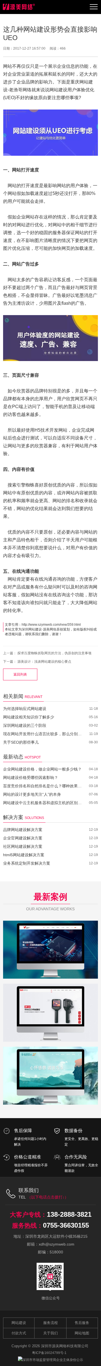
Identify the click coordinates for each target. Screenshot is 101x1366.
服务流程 (50, 1323)
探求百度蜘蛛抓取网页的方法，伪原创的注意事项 (54, 653)
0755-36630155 (66, 1225)
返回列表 (20, 674)
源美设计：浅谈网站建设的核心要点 (44, 662)
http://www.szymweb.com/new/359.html (51, 625)
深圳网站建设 (32, 629)
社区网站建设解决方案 (22, 846)
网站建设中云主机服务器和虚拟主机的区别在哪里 (42, 802)
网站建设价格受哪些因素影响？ (30, 777)
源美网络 (49, 629)
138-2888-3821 (69, 1214)
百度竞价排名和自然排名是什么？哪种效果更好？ (42, 786)
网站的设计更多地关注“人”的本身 (32, 794)
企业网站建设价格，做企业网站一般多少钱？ (42, 769)
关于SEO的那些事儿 (21, 742)
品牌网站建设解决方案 (22, 829)
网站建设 (19, 1323)
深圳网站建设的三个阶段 (24, 725)
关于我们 (50, 1333)
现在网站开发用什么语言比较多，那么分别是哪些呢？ (42, 734)
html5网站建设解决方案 (23, 855)
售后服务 (82, 1323)
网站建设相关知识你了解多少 (28, 717)
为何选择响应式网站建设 (24, 708)
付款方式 (19, 1333)
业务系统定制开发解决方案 (26, 863)
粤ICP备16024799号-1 (49, 1353)
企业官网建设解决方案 (22, 838)
